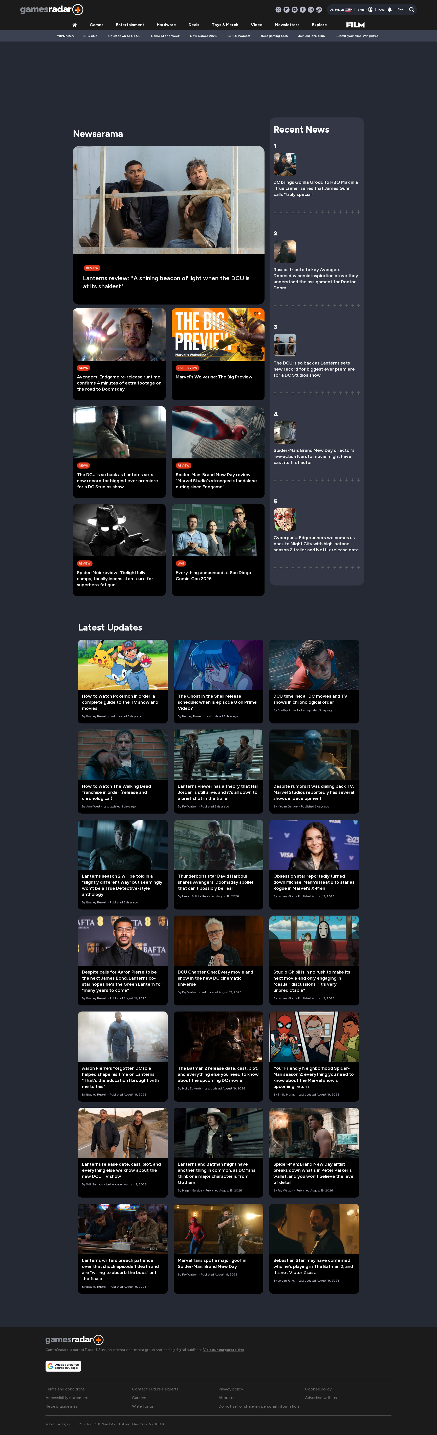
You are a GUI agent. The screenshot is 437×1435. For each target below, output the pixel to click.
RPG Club (90, 36)
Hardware (166, 24)
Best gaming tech (274, 36)
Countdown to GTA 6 (124, 36)
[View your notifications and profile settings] (390, 10)
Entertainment (130, 24)
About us (227, 1397)
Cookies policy (318, 1389)
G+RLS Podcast (239, 36)
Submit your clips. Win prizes (357, 36)
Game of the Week (165, 36)
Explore (319, 24)
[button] (406, 9)
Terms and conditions (65, 1389)
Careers (139, 1397)
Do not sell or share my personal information (259, 1406)
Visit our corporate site (223, 1350)
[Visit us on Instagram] (311, 10)
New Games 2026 (203, 36)
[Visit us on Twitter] (278, 10)
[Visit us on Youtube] (295, 10)
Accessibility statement (67, 1397)
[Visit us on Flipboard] (286, 10)
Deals (194, 24)
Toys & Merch (225, 24)
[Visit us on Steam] (319, 10)
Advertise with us (321, 1397)
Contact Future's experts (155, 1389)
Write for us (143, 1406)
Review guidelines (62, 1406)
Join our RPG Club (311, 36)
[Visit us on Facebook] (303, 10)
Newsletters (287, 24)
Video (257, 24)
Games (96, 24)
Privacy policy (231, 1389)
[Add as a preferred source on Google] (63, 1366)
